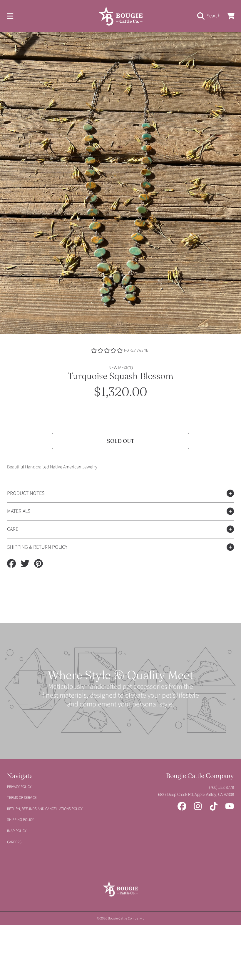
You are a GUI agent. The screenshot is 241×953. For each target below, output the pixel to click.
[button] (10, 15)
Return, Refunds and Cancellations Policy (45, 808)
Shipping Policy (20, 819)
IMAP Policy (16, 831)
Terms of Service (22, 797)
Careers (14, 842)
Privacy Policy (19, 786)
